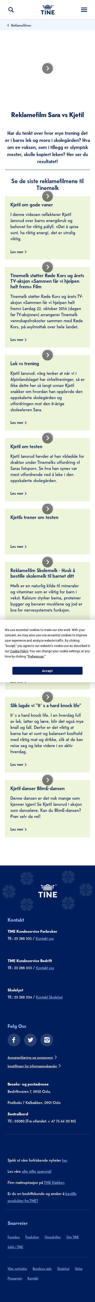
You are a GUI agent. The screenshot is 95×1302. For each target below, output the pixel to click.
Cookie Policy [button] (19, 651)
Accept (47, 670)
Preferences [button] (36, 656)
